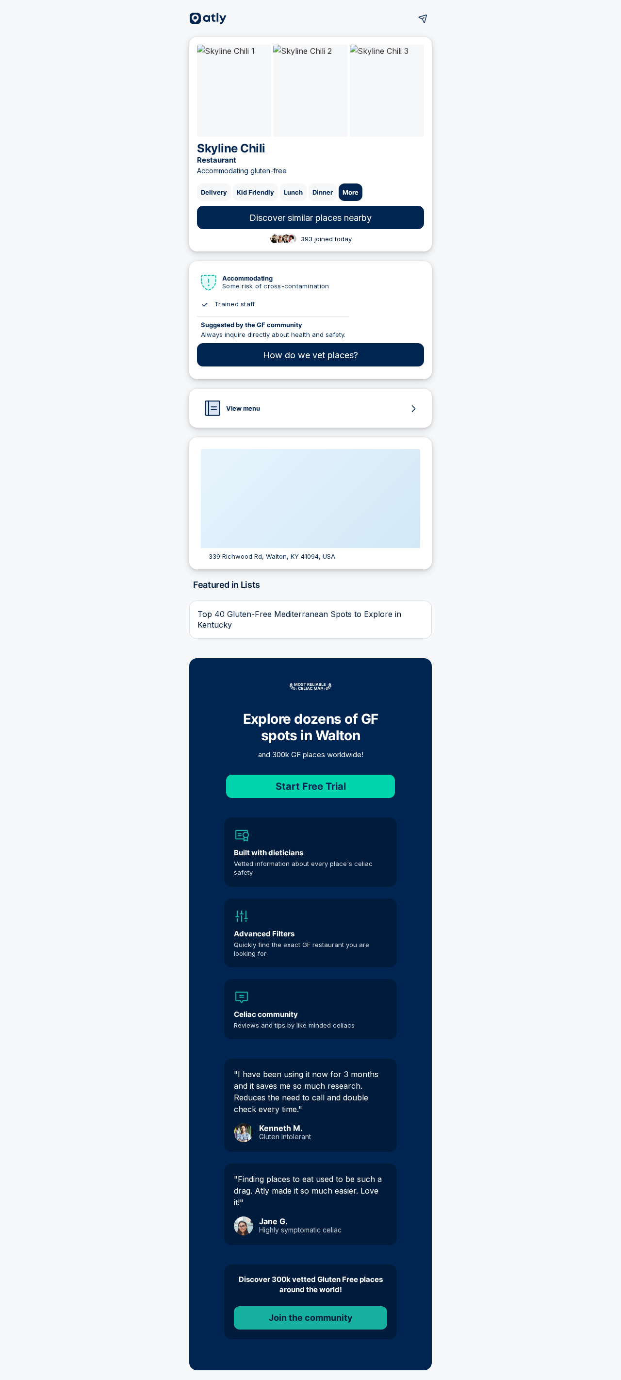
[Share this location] (423, 18)
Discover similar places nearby (310, 218)
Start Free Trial (311, 786)
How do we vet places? (310, 355)
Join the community (311, 1318)
